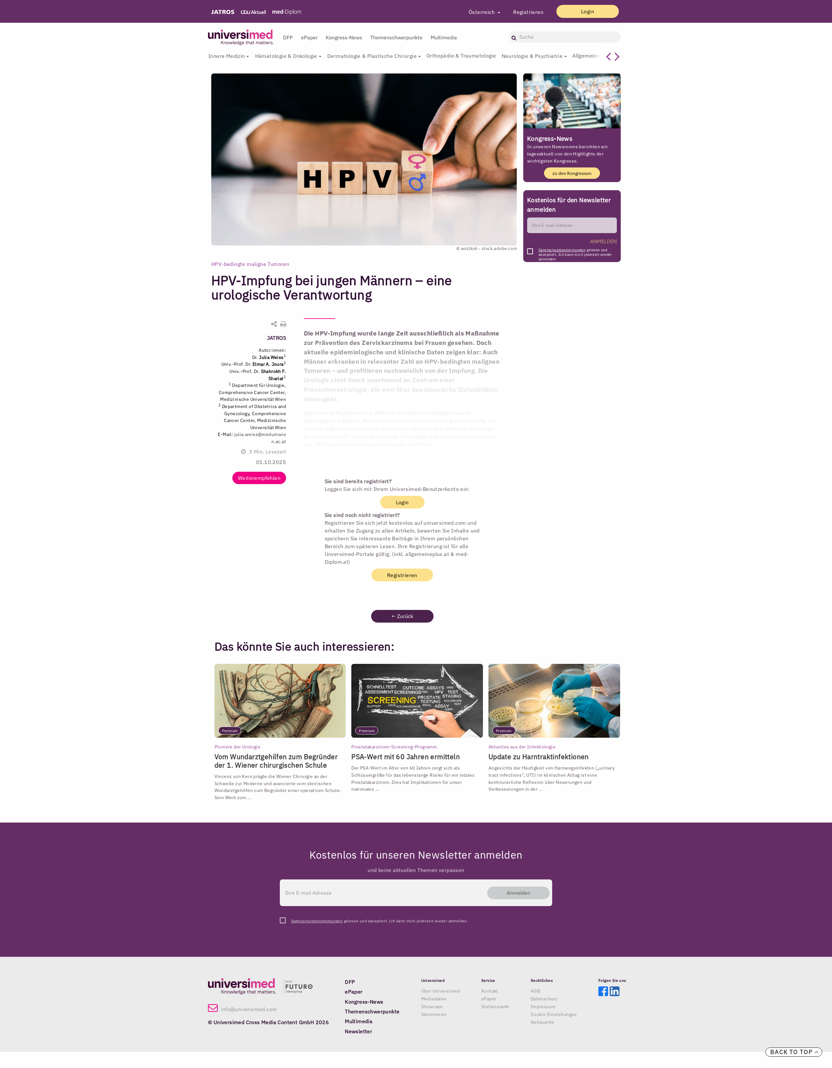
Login (587, 11)
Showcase (432, 1006)
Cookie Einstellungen (554, 1014)
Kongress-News (344, 37)
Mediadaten (434, 999)
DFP (288, 37)
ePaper (309, 37)
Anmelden (518, 893)
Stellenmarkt (495, 1006)
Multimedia (444, 37)
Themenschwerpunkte (396, 37)
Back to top (792, 1052)
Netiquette (542, 1022)
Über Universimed (440, 991)
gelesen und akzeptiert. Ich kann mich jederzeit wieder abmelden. (575, 252)
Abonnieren (434, 1014)
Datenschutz (544, 999)
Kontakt (489, 991)
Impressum (543, 1006)
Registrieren (528, 12)
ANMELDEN (603, 241)
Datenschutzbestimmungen (562, 250)
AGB (535, 991)
